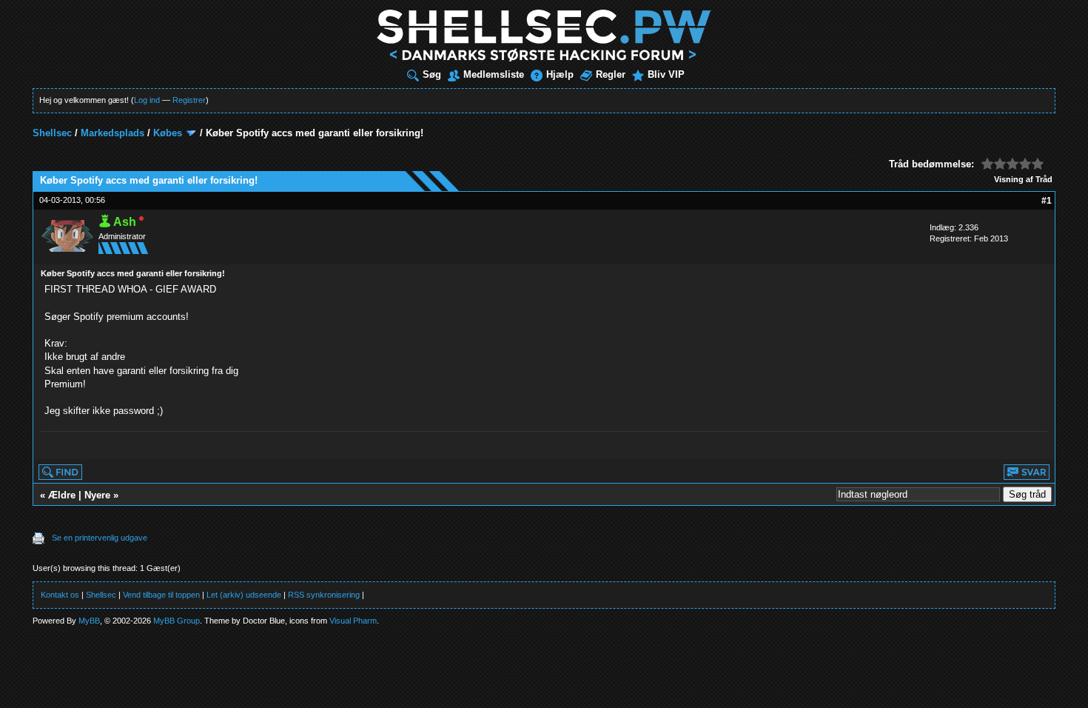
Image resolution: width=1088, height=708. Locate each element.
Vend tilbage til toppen (161, 594)
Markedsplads (112, 132)
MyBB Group (176, 620)
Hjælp (560, 74)
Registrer (189, 100)
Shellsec (52, 132)
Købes (167, 132)
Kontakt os (60, 594)
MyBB (89, 620)
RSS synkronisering (324, 594)
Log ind (147, 100)
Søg (432, 74)
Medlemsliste (493, 74)
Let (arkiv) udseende (243, 594)
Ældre (61, 495)
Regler (610, 74)
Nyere (97, 495)
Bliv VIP (666, 74)
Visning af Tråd (1023, 179)
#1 (1046, 201)
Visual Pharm (353, 620)
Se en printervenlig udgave (99, 537)
